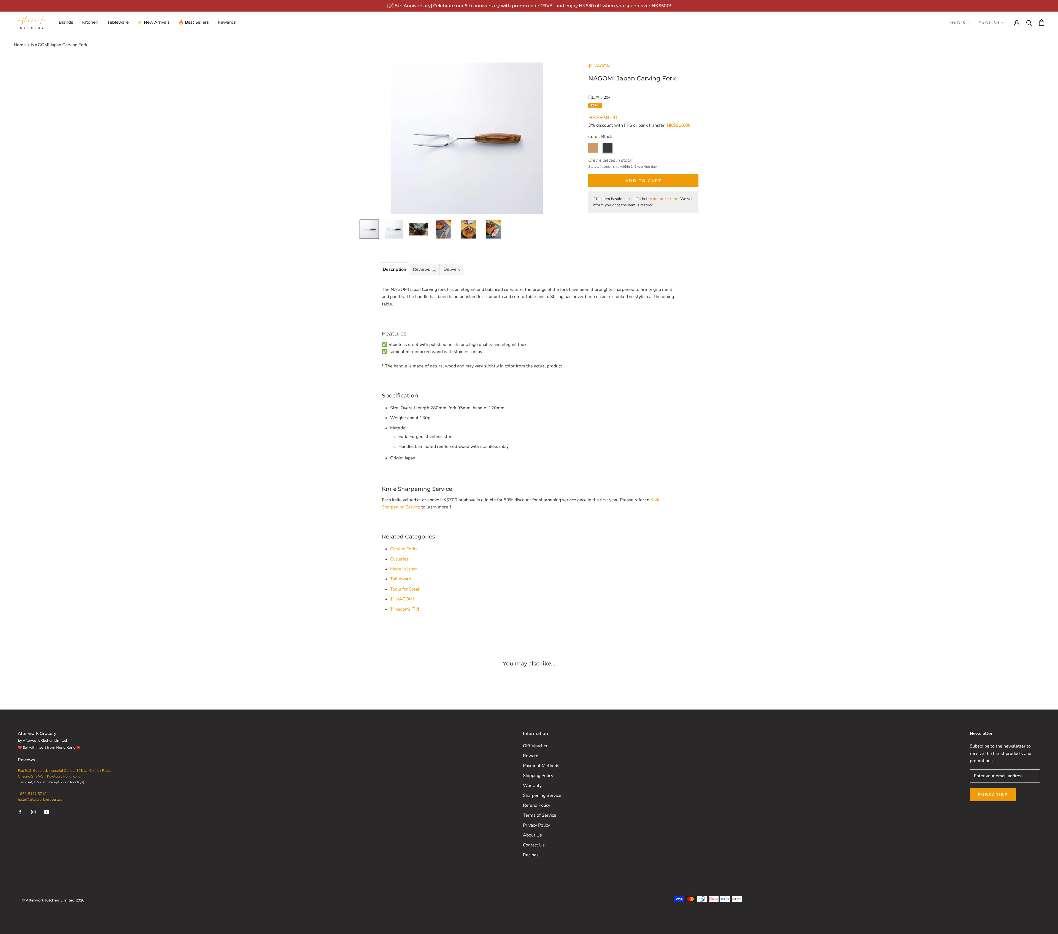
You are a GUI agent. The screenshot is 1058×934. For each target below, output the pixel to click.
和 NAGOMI (600, 65)
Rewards (227, 22)
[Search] (1029, 22)
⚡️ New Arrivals (153, 22)
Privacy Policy (536, 825)
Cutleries (399, 559)
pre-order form (665, 198)
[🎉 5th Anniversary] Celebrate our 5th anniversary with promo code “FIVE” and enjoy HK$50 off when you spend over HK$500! (529, 5)
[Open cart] (1041, 22)
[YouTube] (46, 811)
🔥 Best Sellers (194, 22)
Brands (66, 22)
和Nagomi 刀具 (405, 609)
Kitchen (90, 22)
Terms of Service (539, 815)
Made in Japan (404, 569)
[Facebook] (20, 811)
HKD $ (958, 22)
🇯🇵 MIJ (595, 105)
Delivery (452, 269)
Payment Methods (541, 766)
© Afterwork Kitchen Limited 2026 (53, 900)
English (989, 22)
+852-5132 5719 (32, 793)
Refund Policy (536, 805)
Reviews (27, 760)
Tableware (118, 22)
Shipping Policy (538, 776)
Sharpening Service (542, 795)
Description (394, 269)
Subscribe (993, 794)
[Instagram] (33, 811)
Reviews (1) (425, 269)
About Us (532, 835)
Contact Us (534, 845)
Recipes (531, 855)
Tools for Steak (405, 589)
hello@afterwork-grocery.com (42, 799)
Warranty (532, 786)
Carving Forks (403, 549)
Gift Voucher (535, 746)
